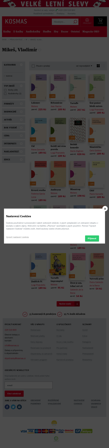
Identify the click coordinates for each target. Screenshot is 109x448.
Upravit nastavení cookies (17, 237)
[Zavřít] (105, 208)
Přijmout (92, 238)
